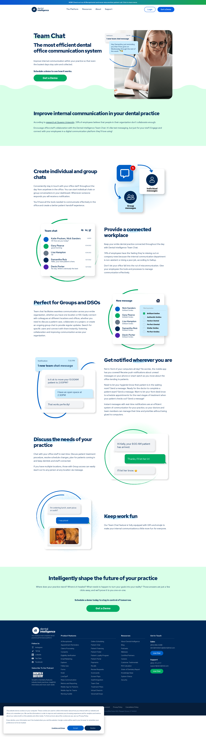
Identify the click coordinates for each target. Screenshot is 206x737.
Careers (124, 659)
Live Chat (157, 653)
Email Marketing (66, 659)
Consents (64, 652)
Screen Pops (95, 676)
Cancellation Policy (132, 707)
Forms (63, 670)
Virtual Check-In (96, 690)
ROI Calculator (126, 666)
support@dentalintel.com (159, 666)
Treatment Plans (97, 687)
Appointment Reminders (70, 645)
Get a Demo (166, 9)
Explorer (64, 663)
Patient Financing (97, 649)
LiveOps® (64, 676)
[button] (108, 9)
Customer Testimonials (129, 663)
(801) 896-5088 (156, 645)
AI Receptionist (66, 642)
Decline (92, 728)
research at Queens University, (60, 122)
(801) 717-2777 (155, 663)
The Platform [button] (72, 9)
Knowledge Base (127, 673)
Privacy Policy (117, 707)
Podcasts (124, 649)
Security (124, 680)
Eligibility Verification (68, 656)
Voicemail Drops (97, 694)
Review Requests (97, 670)
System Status (126, 676)
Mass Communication (68, 680)
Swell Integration (97, 680)
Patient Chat (95, 645)
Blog (122, 645)
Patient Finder (96, 652)
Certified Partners (127, 656)
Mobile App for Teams (69, 690)
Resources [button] (87, 9)
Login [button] (149, 9)
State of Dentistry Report (130, 670)
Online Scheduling (97, 642)
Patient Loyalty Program (100, 656)
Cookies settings (58, 728)
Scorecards (95, 673)
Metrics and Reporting (69, 683)
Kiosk (63, 673)
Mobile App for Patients (69, 687)
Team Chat (95, 683)
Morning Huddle (66, 694)
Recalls (93, 666)
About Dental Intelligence (130, 642)
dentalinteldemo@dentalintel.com (162, 648)
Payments (94, 663)
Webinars (124, 652)
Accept (75, 728)
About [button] (98, 9)
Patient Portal (96, 659)
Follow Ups (65, 666)
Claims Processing (67, 649)
